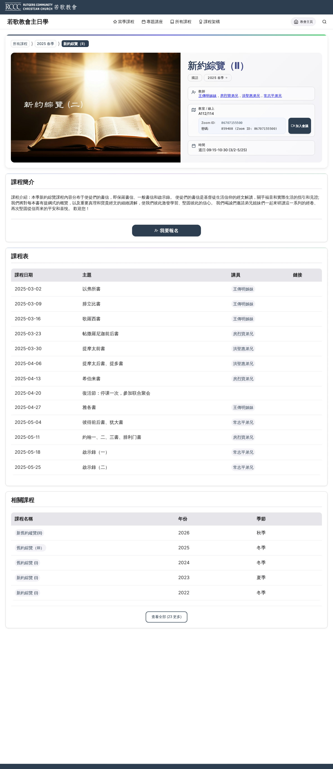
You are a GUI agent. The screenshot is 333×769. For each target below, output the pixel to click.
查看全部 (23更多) (166, 617)
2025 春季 (45, 43)
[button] (96, 108)
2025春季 (216, 78)
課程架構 (212, 21)
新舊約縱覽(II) (29, 533)
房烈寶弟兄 (229, 95)
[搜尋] (324, 22)
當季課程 (126, 21)
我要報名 (169, 230)
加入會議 (302, 126)
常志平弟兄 (273, 95)
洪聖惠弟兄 (251, 95)
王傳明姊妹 (207, 95)
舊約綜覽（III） (30, 547)
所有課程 (183, 21)
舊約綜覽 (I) (27, 562)
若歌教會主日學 (27, 21)
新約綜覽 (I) (27, 577)
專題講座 (155, 21)
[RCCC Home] (40, 7)
